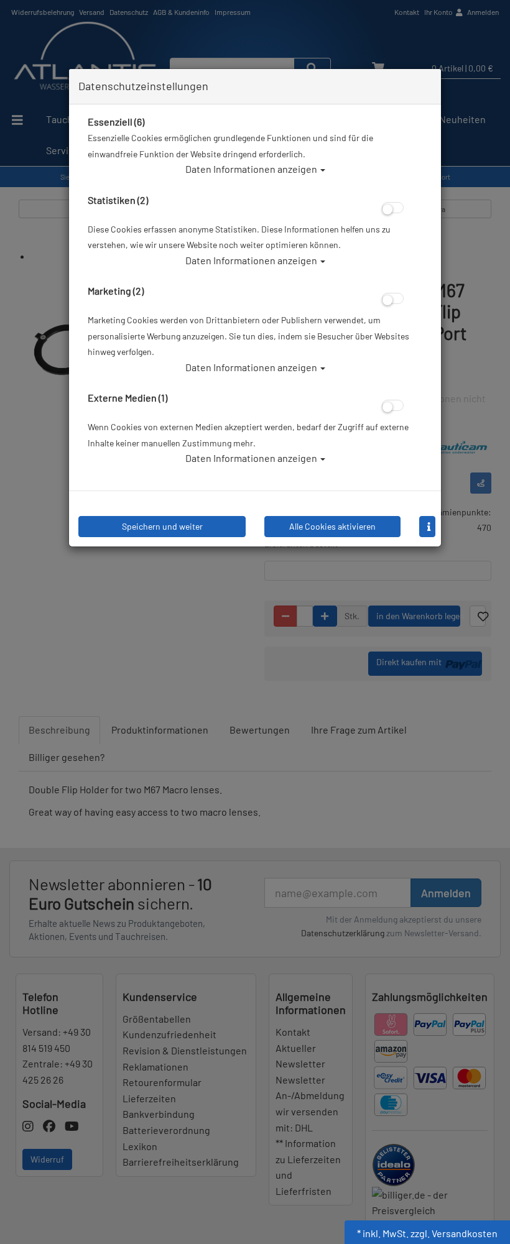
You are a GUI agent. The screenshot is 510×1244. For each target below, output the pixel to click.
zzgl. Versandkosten (454, 1233)
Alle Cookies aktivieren (332, 526)
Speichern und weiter (162, 526)
